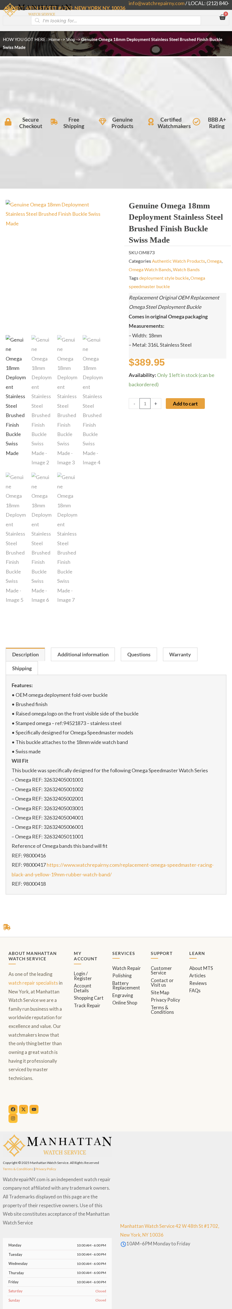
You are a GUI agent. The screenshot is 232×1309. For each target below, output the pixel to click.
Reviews (198, 983)
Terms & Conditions (162, 1010)
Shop (70, 39)
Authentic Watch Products (178, 261)
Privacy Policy (165, 1000)
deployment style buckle (164, 278)
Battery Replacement (126, 985)
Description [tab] (25, 654)
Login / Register (83, 976)
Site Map (160, 992)
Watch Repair (126, 968)
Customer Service (161, 970)
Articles (197, 975)
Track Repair (87, 1005)
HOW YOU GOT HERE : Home (31, 39)
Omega (214, 261)
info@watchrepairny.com (156, 3)
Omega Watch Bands (150, 269)
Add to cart (185, 403)
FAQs (195, 990)
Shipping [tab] (22, 668)
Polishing (122, 975)
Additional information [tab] (83, 654)
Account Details (82, 988)
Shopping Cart (89, 998)
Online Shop (124, 1003)
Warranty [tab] (180, 654)
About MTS (201, 968)
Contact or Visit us (162, 983)
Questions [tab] (139, 654)
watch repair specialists (33, 983)
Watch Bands (186, 269)
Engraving (122, 995)
